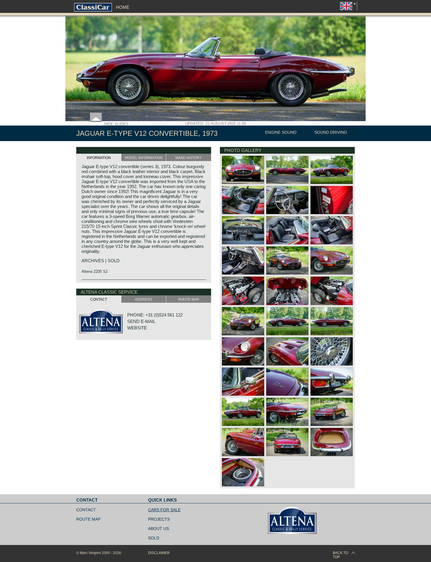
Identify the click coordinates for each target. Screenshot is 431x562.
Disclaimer (159, 553)
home (122, 7)
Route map (88, 519)
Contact (86, 509)
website (137, 327)
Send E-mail (141, 321)
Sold (153, 538)
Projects (159, 519)
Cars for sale (164, 509)
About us (158, 528)
